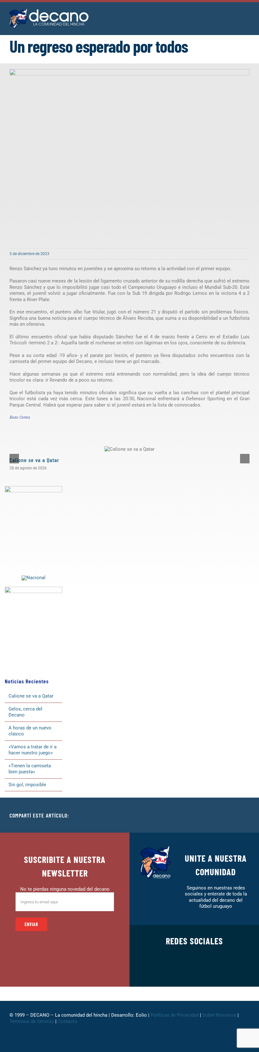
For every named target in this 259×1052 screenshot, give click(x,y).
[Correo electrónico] (244, 815)
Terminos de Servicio (31, 1021)
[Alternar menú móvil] (247, 15)
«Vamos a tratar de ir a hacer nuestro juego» (33, 750)
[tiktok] (204, 971)
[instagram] (184, 971)
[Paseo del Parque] (33, 577)
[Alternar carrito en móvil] (235, 15)
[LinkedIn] (224, 815)
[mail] (224, 971)
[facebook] (164, 971)
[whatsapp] (194, 971)
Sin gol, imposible (27, 785)
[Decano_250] (33, 589)
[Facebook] (204, 815)
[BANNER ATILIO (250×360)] (33, 488)
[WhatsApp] (234, 815)
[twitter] (174, 971)
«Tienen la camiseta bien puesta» (30, 769)
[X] (214, 815)
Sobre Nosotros (219, 1015)
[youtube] (214, 971)
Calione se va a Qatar (34, 459)
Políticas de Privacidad (175, 1015)
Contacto (68, 1021)
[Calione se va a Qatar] (129, 449)
